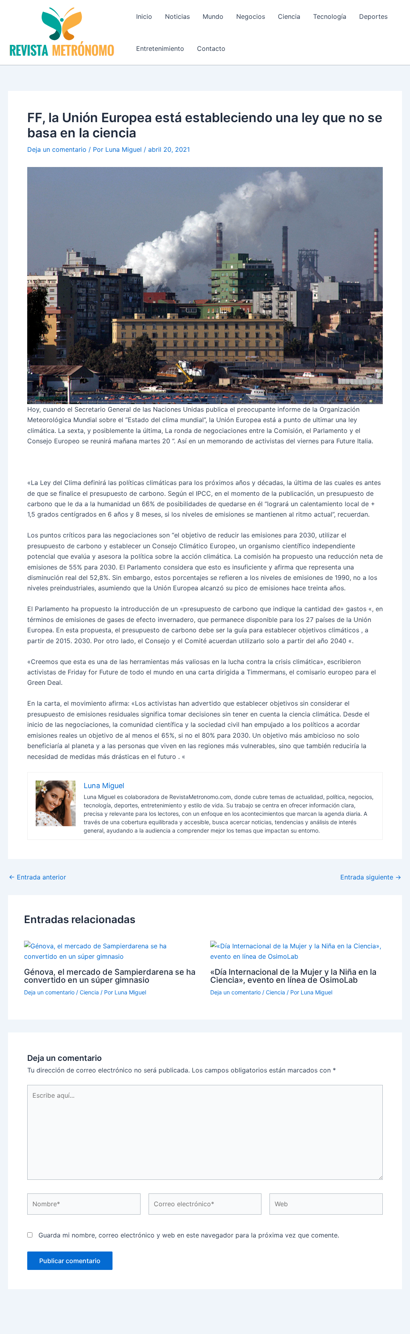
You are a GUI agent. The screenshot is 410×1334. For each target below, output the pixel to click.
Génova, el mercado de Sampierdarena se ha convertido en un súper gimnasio (109, 976)
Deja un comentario (56, 149)
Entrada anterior (37, 877)
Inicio (144, 16)
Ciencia (289, 16)
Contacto (211, 48)
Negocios (250, 16)
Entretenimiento (160, 48)
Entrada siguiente (370, 877)
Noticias (177, 16)
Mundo (213, 16)
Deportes (373, 16)
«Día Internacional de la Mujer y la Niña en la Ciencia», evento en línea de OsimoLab (293, 976)
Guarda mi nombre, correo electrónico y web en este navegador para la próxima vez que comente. (188, 1235)
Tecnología (329, 16)
